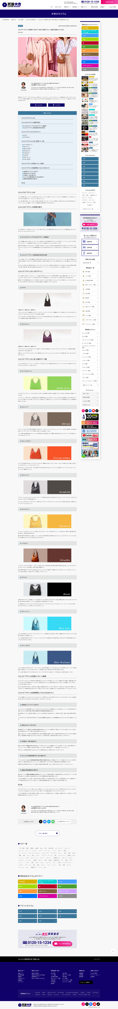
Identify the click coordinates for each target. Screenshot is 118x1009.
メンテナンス (67, 848)
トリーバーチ (28, 850)
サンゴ (28, 855)
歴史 (69, 853)
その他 (60, 896)
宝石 (65, 853)
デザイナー (38, 855)
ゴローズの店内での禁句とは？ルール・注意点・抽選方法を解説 (93, 140)
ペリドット (41, 850)
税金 (60, 862)
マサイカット (27, 137)
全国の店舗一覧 (87, 263)
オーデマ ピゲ (61, 992)
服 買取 (87, 298)
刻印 (46, 848)
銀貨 (20, 855)
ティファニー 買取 (86, 370)
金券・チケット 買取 (89, 306)
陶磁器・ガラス (34, 867)
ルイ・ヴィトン (28, 860)
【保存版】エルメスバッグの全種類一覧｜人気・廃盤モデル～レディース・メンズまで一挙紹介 (93, 103)
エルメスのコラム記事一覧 (31, 19)
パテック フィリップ (51, 992)
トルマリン (35, 850)
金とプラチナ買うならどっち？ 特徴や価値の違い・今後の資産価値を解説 (93, 85)
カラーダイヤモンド (59, 848)
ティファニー (21, 862)
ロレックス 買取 (85, 333)
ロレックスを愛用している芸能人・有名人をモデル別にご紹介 (94, 129)
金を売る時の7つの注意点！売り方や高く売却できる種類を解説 (94, 80)
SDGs (45, 867)
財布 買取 (87, 293)
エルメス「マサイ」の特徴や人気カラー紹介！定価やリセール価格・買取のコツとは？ (53, 19)
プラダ (71, 860)
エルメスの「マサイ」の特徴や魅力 (31, 122)
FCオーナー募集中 (85, 982)
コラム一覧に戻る (42, 833)
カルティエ (41, 860)
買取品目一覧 (55, 971)
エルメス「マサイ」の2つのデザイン (31, 132)
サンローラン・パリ (34, 857)
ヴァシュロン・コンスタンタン (34, 853)
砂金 (33, 855)
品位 (24, 855)
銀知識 (32, 848)
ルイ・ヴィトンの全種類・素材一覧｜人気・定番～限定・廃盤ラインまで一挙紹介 (94, 135)
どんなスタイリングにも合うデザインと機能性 (35, 126)
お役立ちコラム (86, 405)
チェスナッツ (27, 152)
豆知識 (35, 860)
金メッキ (74, 853)
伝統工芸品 (51, 848)
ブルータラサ (27, 159)
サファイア (43, 865)
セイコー (60, 853)
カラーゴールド (28, 865)
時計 (60, 886)
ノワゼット (26, 154)
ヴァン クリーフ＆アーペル (84, 994)
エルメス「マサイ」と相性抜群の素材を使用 (34, 128)
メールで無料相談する (64, 943)
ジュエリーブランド (45, 853)
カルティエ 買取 (85, 367)
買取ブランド (13, 19)
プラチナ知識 (21, 848)
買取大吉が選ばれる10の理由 (38, 975)
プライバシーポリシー (95, 975)
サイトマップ (20, 981)
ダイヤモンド (21, 860)
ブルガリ (37, 862)
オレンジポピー (28, 148)
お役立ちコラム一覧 (88, 209)
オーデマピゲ (54, 853)
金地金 (50, 860)
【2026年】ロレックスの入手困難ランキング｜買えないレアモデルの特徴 (93, 124)
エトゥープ (26, 146)
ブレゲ (40, 867)
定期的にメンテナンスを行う (31, 171)
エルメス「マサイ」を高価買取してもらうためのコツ (36, 168)
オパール (43, 862)
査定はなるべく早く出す (30, 173)
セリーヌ (54, 862)
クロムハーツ (49, 857)
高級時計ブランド (57, 857)
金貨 (33, 862)
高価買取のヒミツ (35, 976)
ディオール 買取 (86, 360)
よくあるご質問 (112, 7)
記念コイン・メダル (64, 891)
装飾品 (69, 855)
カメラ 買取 (88, 315)
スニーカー (54, 865)
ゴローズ (60, 850)
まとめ (23, 183)
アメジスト (69, 865)
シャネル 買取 (85, 353)
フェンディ (42, 857)
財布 (34, 865)
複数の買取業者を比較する (30, 179)
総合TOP (20, 971)
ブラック (26, 156)
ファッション (21, 850)
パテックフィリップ (62, 855)
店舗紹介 (20, 976)
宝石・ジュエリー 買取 (90, 285)
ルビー (27, 867)
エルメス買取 (20, 19)
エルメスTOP (97, 959)
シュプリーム (21, 857)
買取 (67, 860)
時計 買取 (87, 271)
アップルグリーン (28, 144)
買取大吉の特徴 (35, 973)
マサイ (25, 135)
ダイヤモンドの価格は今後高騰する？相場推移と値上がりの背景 (93, 118)
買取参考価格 (94, 7)
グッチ (62, 860)
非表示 (49, 113)
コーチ (54, 850)
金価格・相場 (56, 860)
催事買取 (89, 253)
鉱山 (41, 848)
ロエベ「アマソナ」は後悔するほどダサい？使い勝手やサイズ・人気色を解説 (93, 145)
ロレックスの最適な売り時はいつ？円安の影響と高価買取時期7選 (93, 91)
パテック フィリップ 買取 (87, 340)
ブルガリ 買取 (85, 377)
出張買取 (89, 247)
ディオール (37, 994)
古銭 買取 (87, 311)
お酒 (60, 865)
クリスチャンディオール (67, 862)
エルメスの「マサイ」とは (28, 118)
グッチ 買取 (84, 364)
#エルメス (20, 32)
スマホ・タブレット (43, 896)
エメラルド (21, 865)
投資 (46, 860)
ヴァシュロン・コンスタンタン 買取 (88, 346)
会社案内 (92, 976)
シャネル (27, 862)
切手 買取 (87, 302)
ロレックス (65, 857)
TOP (51, 7)
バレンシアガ (21, 867)
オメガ (74, 855)
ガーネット (49, 862)
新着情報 (20, 980)
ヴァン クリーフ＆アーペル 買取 (89, 381)
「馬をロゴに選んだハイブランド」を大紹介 (94, 106)
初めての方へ (58, 7)
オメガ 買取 (85, 336)
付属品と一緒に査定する (30, 175)
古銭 (20, 896)
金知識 (37, 848)
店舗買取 (89, 241)
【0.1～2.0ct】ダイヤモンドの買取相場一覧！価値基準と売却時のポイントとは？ (93, 113)
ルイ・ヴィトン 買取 (86, 357)
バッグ (49, 865)
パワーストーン (48, 850)
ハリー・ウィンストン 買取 (88, 374)
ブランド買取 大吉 (5, 19)
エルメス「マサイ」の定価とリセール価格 (33, 163)
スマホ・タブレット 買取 (90, 320)
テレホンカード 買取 (90, 324)
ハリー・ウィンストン (23, 853)
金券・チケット (42, 891)
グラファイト (27, 150)
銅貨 (27, 848)
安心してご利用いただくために (38, 978)
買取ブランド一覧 (87, 385)
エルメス (20, 25)
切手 (55, 855)
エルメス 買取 (85, 350)
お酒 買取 (87, 289)
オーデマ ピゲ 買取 (86, 343)
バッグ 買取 (88, 276)
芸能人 (65, 850)
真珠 (38, 865)
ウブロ (27, 857)
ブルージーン (27, 157)
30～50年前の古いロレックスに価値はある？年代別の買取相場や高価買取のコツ (94, 96)
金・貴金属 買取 (89, 280)
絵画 (64, 865)
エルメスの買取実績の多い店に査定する (34, 177)
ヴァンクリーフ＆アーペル (47, 855)
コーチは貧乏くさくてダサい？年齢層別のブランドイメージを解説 (94, 151)
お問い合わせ (90, 224)
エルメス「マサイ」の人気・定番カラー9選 (33, 141)
